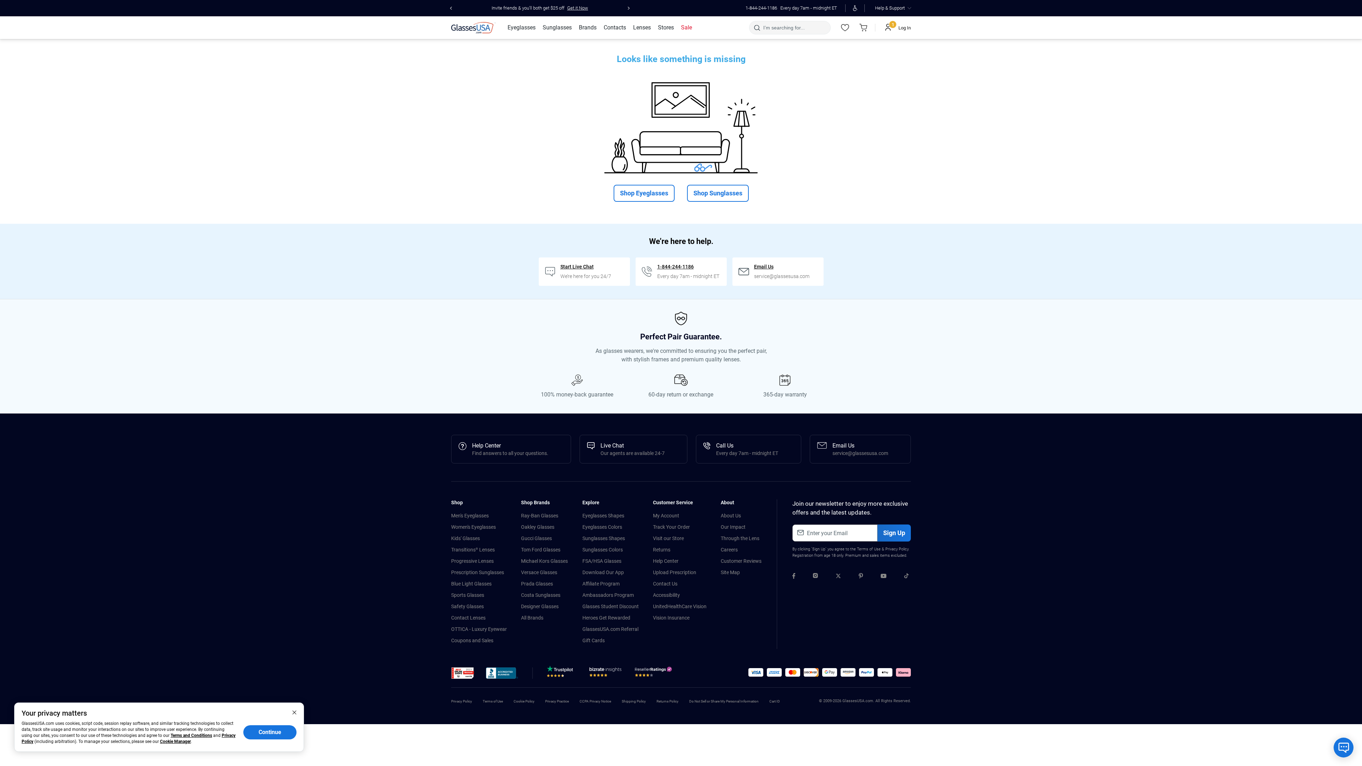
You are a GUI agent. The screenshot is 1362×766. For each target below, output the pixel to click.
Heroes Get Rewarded (606, 618)
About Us (731, 515)
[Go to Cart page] (863, 27)
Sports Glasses (467, 595)
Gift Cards (593, 640)
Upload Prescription (674, 572)
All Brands (532, 618)
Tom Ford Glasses (540, 550)
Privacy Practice (557, 701)
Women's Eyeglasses (473, 527)
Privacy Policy (896, 549)
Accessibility (666, 595)
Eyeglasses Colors (602, 527)
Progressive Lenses (472, 561)
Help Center (666, 561)
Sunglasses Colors (602, 550)
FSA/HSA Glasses (601, 561)
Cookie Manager (175, 741)
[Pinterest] (861, 577)
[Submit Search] (756, 27)
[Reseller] (654, 673)
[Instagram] (815, 577)
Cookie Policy (524, 701)
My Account (666, 515)
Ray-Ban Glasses (539, 515)
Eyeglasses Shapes (603, 515)
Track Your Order (671, 527)
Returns (661, 550)
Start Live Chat (577, 267)
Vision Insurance (671, 618)
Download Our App (603, 572)
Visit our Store (668, 538)
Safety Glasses (467, 606)
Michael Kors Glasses (544, 561)
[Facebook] (793, 577)
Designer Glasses (540, 606)
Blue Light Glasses (471, 584)
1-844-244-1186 (761, 8)
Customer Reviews (741, 561)
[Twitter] (838, 577)
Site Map (730, 572)
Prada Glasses (537, 584)
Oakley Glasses (537, 527)
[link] (473, 27)
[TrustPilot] (561, 673)
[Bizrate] (605, 673)
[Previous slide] (451, 8)
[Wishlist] (845, 27)
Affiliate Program (601, 584)
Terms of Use (869, 549)
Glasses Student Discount (610, 606)
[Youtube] (883, 577)
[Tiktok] (906, 577)
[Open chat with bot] (1343, 747)
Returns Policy (668, 701)
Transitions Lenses (473, 550)
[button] (462, 673)
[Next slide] (629, 8)
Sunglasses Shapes (603, 538)
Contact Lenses (468, 618)
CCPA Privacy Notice (595, 701)
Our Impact (733, 527)
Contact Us (665, 584)
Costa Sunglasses (540, 595)
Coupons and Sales (472, 640)
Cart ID (774, 701)
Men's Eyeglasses (470, 515)
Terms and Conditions (191, 735)
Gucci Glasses (536, 538)
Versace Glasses (539, 572)
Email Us (764, 267)
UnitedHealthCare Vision (680, 606)
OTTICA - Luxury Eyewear (479, 629)
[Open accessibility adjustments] (855, 8)
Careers (729, 550)
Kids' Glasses (465, 538)
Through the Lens (740, 538)
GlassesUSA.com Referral (610, 629)
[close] (294, 712)
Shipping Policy (634, 701)
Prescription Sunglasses (477, 572)
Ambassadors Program (608, 595)
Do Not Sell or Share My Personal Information (724, 701)
